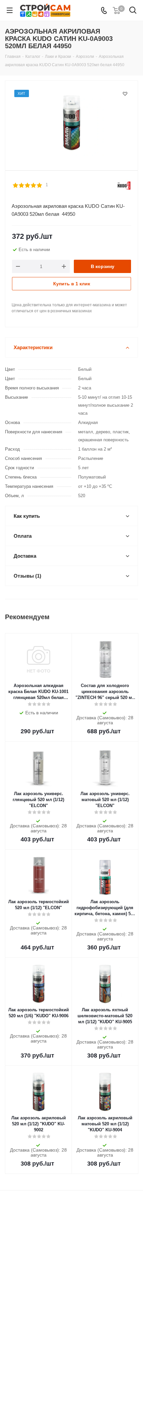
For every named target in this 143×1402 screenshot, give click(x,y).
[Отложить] (125, 93)
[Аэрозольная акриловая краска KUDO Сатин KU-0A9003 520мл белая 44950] (71, 122)
